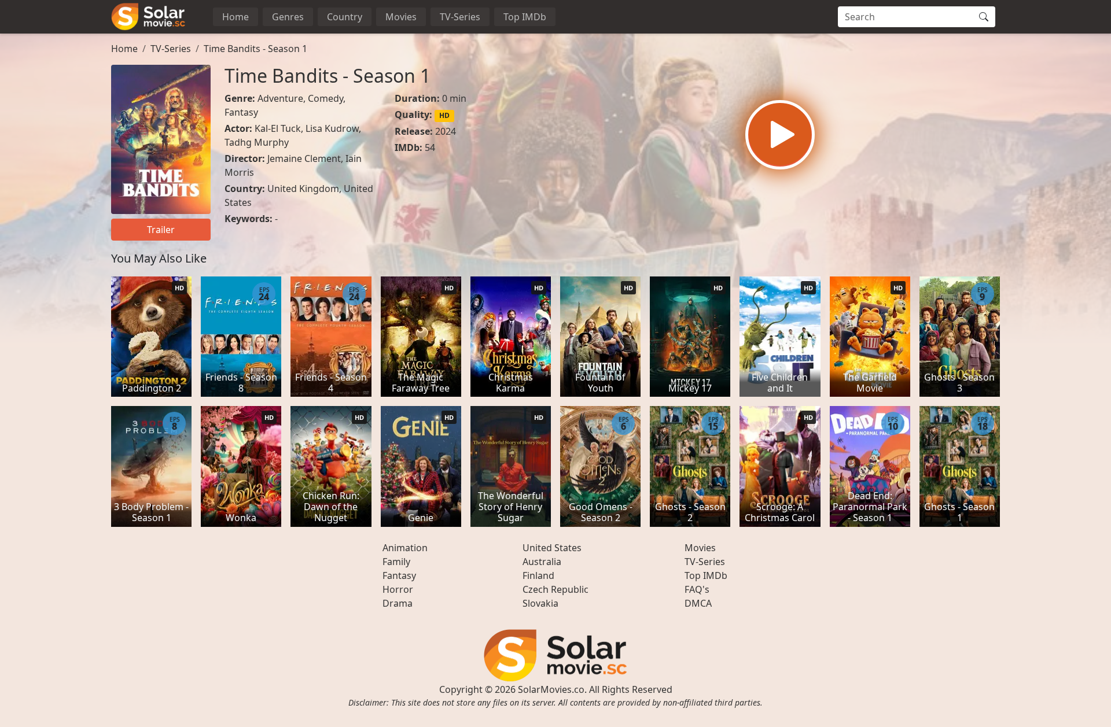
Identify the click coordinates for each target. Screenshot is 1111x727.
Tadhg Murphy (257, 142)
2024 (445, 131)
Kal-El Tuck (278, 128)
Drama (397, 603)
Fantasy (241, 112)
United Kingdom (303, 188)
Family (396, 561)
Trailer (161, 229)
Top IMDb (524, 16)
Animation (405, 547)
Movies (401, 16)
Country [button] (344, 16)
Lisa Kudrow (332, 128)
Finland (538, 575)
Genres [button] (288, 16)
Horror (397, 589)
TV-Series (460, 16)
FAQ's (697, 589)
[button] (780, 134)
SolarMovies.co (551, 689)
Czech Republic (555, 589)
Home (235, 16)
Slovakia (540, 603)
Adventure (280, 98)
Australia (542, 561)
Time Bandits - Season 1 (255, 48)
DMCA (698, 603)
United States (552, 547)
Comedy (325, 98)
